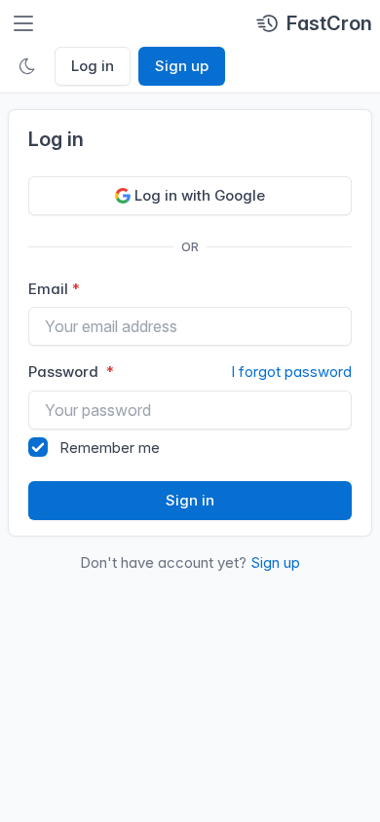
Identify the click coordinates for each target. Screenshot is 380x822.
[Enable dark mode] (27, 66)
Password (190, 371)
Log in (92, 65)
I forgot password (291, 371)
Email (48, 289)
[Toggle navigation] (23, 23)
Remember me (109, 447)
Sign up (182, 65)
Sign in (190, 500)
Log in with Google (199, 195)
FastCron (329, 23)
